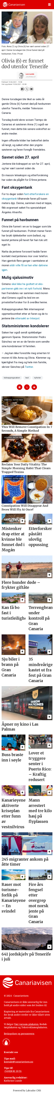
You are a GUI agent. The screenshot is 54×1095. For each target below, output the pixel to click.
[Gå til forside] (13, 4)
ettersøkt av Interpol (27, 318)
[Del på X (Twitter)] (27, 89)
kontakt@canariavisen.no (18, 1061)
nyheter (37, 378)
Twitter (29, 366)
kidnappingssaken (12, 378)
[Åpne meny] (49, 4)
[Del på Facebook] (22, 89)
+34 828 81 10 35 (13, 1071)
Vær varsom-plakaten (26, 1024)
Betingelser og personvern (19, 1033)
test (27, 378)
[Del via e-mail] (31, 89)
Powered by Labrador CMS (27, 1090)
